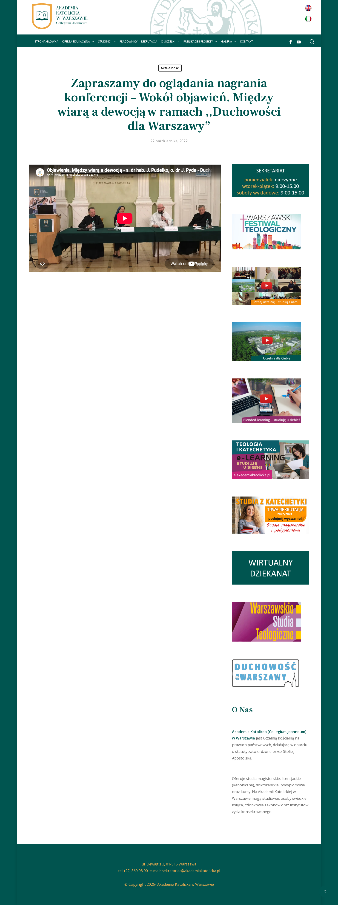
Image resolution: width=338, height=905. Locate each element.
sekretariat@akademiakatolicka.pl (191, 870)
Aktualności (170, 68)
